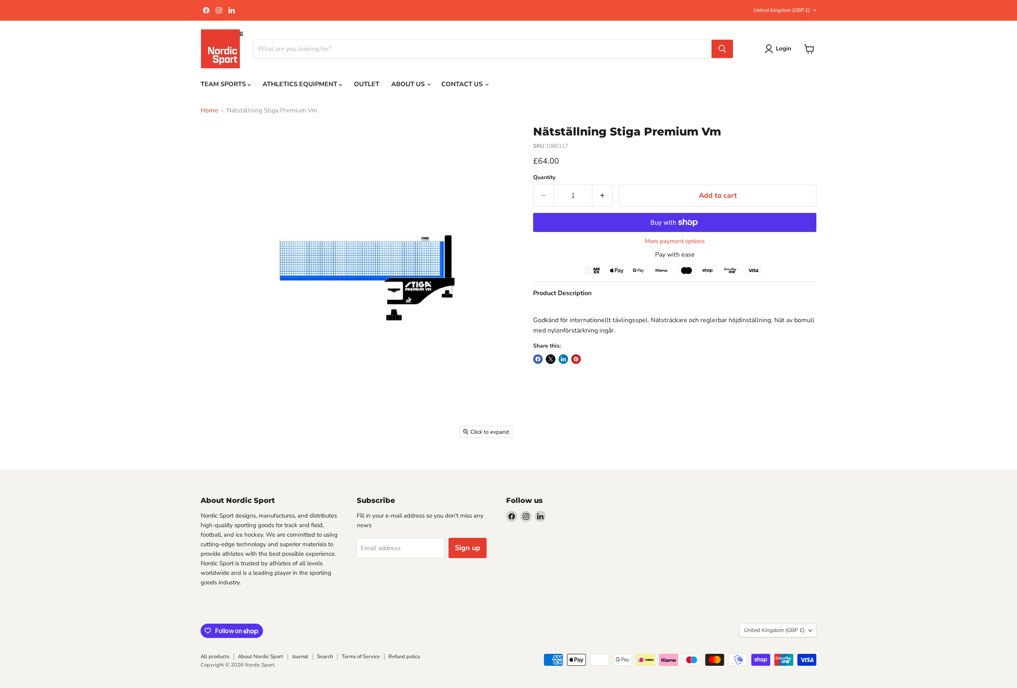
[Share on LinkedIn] (563, 359)
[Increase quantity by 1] (602, 196)
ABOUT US (408, 84)
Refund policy (404, 656)
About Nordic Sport (260, 656)
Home (209, 110)
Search (325, 656)
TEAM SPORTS (224, 84)
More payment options (675, 241)
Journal (300, 656)
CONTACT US (462, 84)
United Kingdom (782, 10)
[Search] (722, 49)
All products (215, 656)
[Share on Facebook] (538, 359)
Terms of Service (361, 656)
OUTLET (366, 84)
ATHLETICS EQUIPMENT (301, 84)
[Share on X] (550, 359)
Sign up (467, 548)
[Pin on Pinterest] (576, 359)
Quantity (544, 177)
